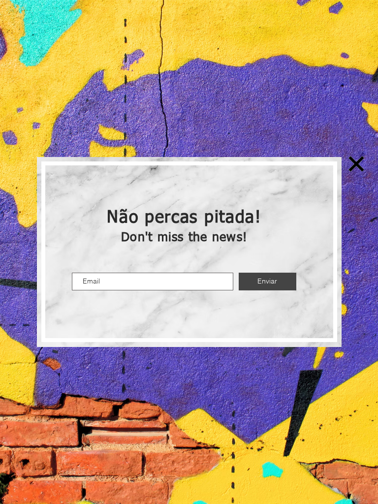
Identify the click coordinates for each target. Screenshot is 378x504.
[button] (356, 164)
